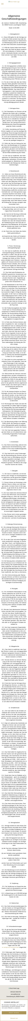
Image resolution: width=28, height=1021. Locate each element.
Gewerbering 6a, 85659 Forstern (15, 996)
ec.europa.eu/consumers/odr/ (10, 947)
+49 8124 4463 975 (15, 992)
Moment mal (14, 1018)
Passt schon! (14, 1012)
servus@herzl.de (15, 994)
